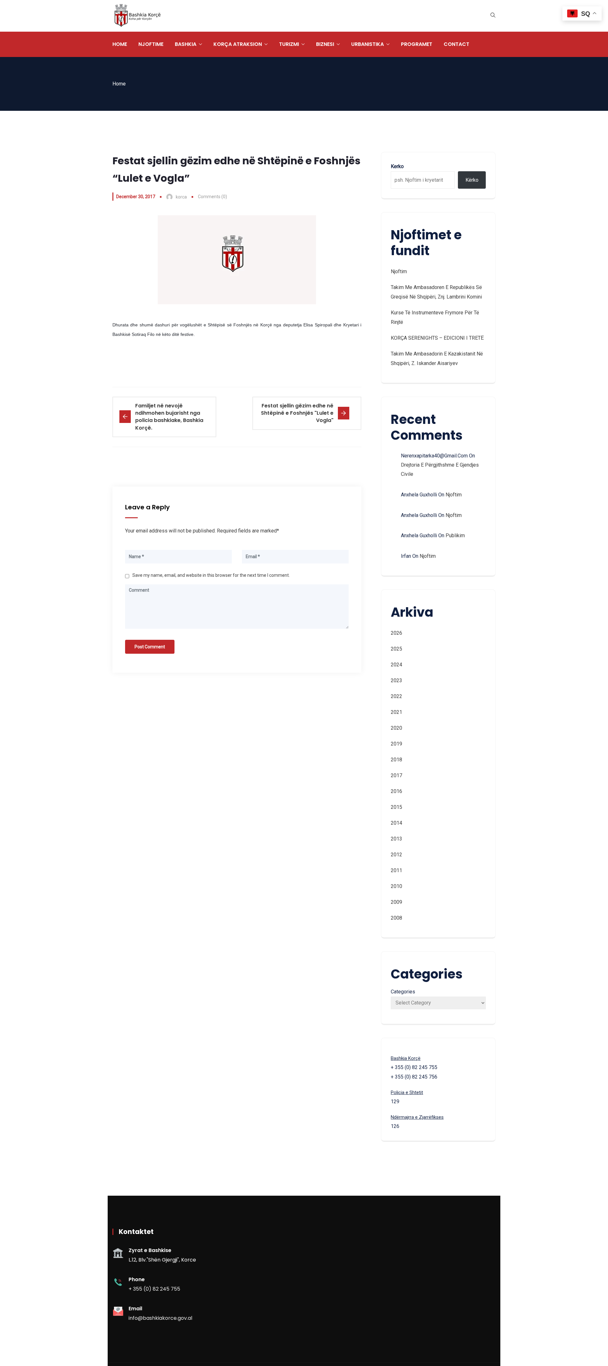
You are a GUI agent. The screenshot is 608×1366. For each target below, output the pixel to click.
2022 (396, 696)
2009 (396, 902)
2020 (396, 728)
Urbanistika (367, 44)
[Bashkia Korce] (137, 16)
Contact (456, 44)
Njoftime (150, 44)
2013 (396, 839)
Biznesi (325, 44)
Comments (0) (212, 196)
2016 (396, 791)
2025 (396, 649)
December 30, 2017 (135, 196)
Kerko (397, 166)
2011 (396, 870)
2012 (396, 855)
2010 (396, 886)
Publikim (455, 535)
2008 (396, 918)
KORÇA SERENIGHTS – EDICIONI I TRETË (437, 338)
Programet (416, 44)
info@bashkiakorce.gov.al (160, 1318)
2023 (396, 680)
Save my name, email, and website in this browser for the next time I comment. (211, 575)
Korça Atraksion (237, 44)
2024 (396, 665)
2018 (396, 760)
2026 (396, 633)
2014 (396, 823)
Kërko (472, 180)
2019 (396, 744)
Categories (403, 992)
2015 (396, 807)
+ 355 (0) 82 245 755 (154, 1289)
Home (119, 44)
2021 (396, 712)
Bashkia (185, 44)
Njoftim (399, 271)
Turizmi (289, 44)
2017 (396, 775)
